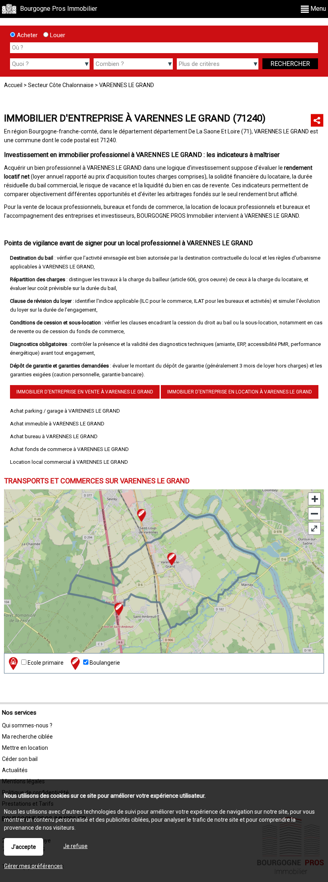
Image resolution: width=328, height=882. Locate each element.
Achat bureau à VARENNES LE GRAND (54, 436)
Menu (317, 8)
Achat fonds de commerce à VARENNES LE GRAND (69, 449)
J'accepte (23, 847)
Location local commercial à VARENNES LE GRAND (69, 462)
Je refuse (75, 846)
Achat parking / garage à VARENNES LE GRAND (65, 411)
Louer (56, 35)
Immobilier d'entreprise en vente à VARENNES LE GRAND (84, 392)
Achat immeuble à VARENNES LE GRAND (57, 424)
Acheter (26, 35)
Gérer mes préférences (33, 866)
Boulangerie (104, 663)
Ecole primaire (45, 663)
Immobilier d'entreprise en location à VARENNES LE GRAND (239, 392)
